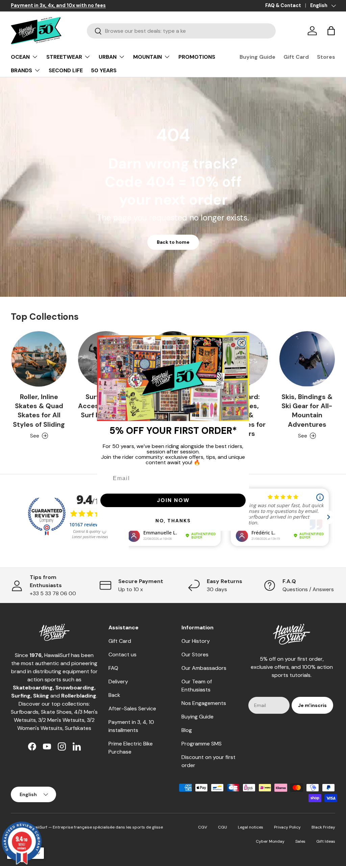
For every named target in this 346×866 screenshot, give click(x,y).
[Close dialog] (242, 343)
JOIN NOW (173, 500)
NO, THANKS (173, 521)
